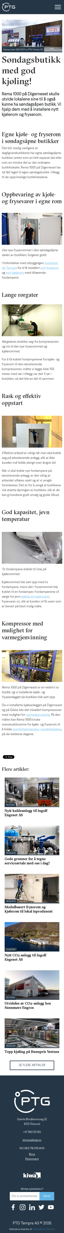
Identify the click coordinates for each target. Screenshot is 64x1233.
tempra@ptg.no (32, 1140)
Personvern (32, 1159)
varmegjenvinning (38, 714)
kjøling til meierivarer (35, 596)
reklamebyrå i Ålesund (43, 1229)
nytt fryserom (49, 268)
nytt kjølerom (15, 272)
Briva (32, 1154)
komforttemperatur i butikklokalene (37, 729)
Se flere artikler (32, 1065)
